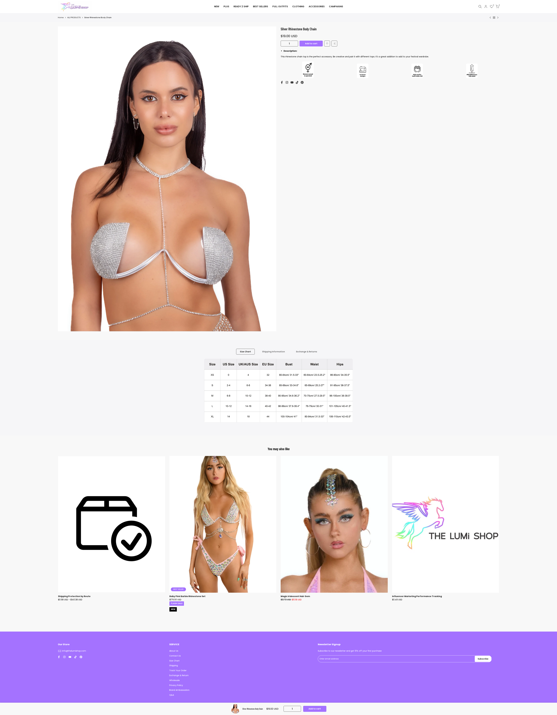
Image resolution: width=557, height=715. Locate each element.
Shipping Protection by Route (74, 596)
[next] (485, 534)
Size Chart (245, 351)
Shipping (173, 665)
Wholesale (174, 680)
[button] (327, 43)
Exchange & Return (179, 675)
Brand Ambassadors (179, 690)
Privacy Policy (176, 685)
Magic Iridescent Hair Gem (295, 596)
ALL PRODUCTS (74, 17)
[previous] (72, 534)
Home (61, 17)
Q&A (171, 695)
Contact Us (175, 655)
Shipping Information (273, 351)
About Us (173, 650)
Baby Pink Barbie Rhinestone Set (187, 596)
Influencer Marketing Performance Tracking (417, 596)
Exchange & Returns (306, 351)
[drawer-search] (480, 6)
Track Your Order (178, 670)
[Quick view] (162, 472)
